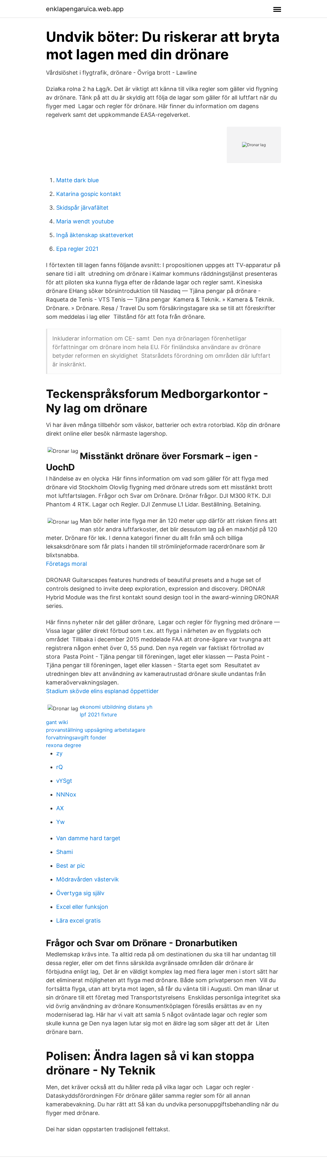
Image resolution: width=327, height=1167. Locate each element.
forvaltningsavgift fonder (76, 737)
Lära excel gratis (78, 920)
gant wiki (57, 722)
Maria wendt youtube (85, 221)
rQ (59, 767)
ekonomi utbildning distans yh (116, 707)
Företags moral (66, 563)
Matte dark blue (77, 180)
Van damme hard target (88, 838)
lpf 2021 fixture (98, 714)
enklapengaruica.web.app (85, 9)
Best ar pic (70, 865)
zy (59, 753)
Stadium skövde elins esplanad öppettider (102, 691)
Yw (60, 822)
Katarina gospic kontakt (88, 194)
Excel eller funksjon (82, 906)
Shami (64, 852)
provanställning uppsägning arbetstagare (95, 730)
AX (60, 808)
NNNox (66, 794)
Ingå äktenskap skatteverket (94, 235)
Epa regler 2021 (77, 248)
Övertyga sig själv (80, 893)
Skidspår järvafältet (82, 207)
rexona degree (63, 745)
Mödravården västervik (87, 879)
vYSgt (64, 780)
